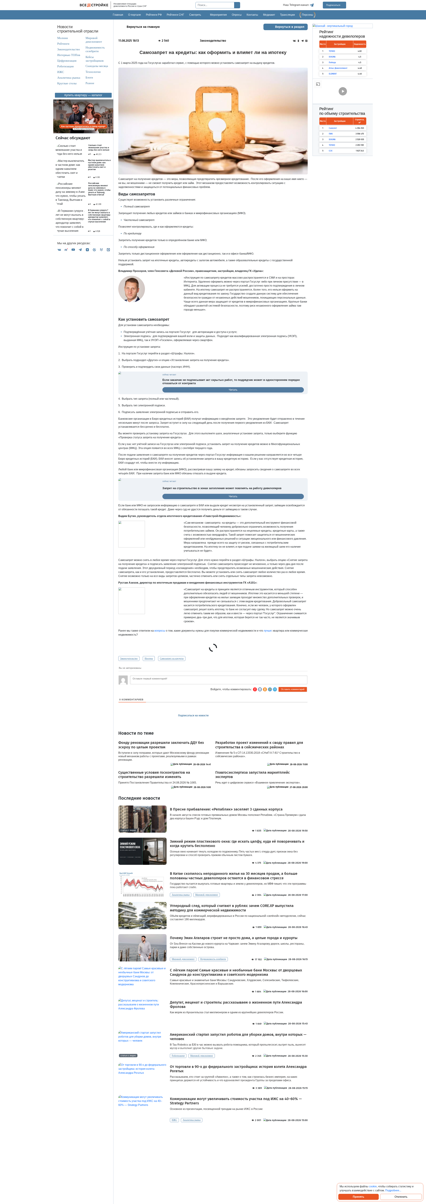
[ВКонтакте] (59, 250)
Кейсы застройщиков (95, 58)
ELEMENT (333, 74)
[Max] (108, 250)
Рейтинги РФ (154, 14)
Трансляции (287, 14)
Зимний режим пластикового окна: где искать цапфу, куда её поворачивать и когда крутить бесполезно (237, 843)
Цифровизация (66, 60)
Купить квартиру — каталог (83, 95)
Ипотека (149, 658)
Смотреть (195, 14)
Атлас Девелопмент (338, 68)
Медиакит (269, 14)
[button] (275, 689)
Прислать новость (232, 715)
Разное (90, 83)
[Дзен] (87, 250)
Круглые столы (67, 83)
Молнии (62, 38)
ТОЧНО (332, 51)
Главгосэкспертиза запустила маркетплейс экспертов (252, 774)
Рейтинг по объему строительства (342, 111)
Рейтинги (63, 43)
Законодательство (68, 49)
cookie (373, 1186)
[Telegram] (80, 250)
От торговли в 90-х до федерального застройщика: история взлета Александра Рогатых (238, 1069)
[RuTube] (66, 250)
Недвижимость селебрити (92, 49)
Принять (358, 1196)
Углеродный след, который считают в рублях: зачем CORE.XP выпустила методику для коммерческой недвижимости (232, 908)
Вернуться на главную (143, 27)
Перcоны (307, 14)
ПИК (331, 134)
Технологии (93, 71)
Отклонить (401, 1196)
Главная (118, 14)
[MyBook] (101, 250)
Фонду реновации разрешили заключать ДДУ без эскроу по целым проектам (161, 745)
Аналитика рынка (68, 77)
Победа (332, 62)
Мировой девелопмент (94, 39)
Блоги (89, 77)
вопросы (159, 630)
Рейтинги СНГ (175, 14)
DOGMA (332, 57)
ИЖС (60, 72)
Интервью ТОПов (68, 55)
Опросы (237, 14)
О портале (134, 14)
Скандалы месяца (97, 66)
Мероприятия (218, 14)
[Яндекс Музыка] (94, 250)
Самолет (333, 128)
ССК (330, 151)
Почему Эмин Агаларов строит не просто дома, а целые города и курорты (233, 938)
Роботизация (65, 66)
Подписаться (333, 5)
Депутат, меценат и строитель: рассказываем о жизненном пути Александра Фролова (236, 1004)
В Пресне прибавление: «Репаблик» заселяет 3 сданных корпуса (226, 809)
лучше (268, 630)
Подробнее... (393, 1190)
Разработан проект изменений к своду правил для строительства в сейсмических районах (259, 745)
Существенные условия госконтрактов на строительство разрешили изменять (154, 774)
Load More (213, 1132)
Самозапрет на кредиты (172, 658)
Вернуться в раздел (289, 27)
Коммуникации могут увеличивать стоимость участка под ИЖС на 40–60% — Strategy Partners (236, 1101)
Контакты (252, 14)
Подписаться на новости (193, 715)
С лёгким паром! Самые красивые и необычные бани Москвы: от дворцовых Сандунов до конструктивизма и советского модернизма (236, 972)
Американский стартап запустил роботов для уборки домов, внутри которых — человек (238, 1036)
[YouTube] (73, 250)
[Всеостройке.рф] (95, 5)
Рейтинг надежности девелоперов (342, 34)
